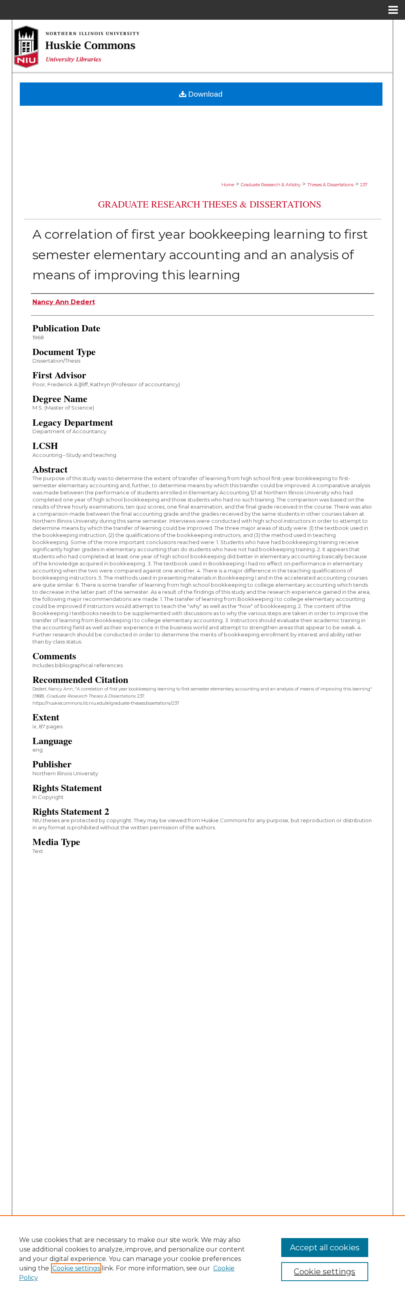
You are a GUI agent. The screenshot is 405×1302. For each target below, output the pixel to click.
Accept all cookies (325, 1247)
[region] (202, 1258)
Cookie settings (76, 1268)
